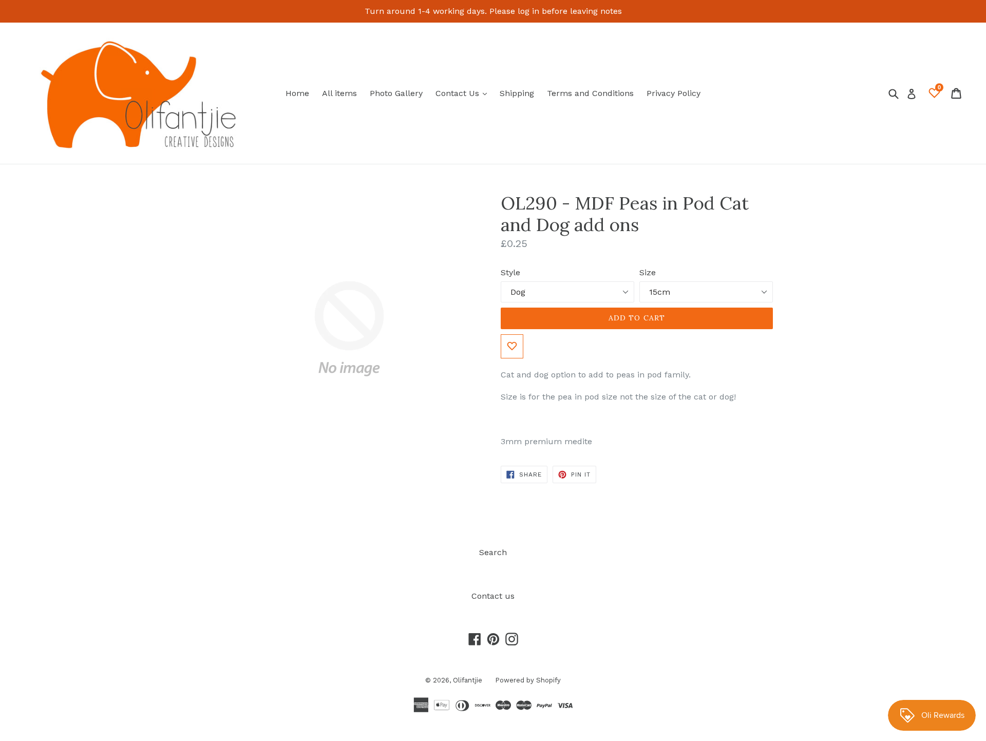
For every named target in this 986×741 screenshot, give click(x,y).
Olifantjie (467, 680)
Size (647, 272)
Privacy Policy (673, 93)
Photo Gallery (396, 93)
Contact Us (463, 93)
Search (493, 552)
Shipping (517, 93)
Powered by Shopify (528, 680)
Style (510, 272)
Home (297, 93)
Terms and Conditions (590, 93)
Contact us (493, 596)
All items (339, 93)
